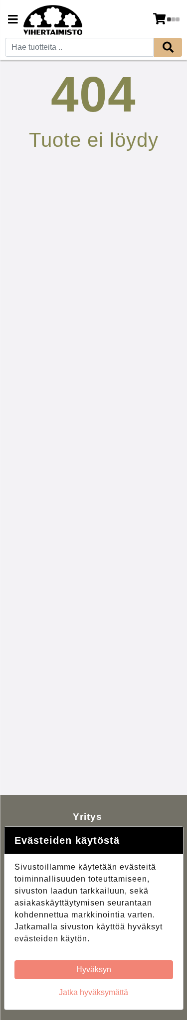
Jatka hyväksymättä (93, 992)
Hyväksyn (93, 969)
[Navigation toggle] (13, 20)
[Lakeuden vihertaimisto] (52, 19)
